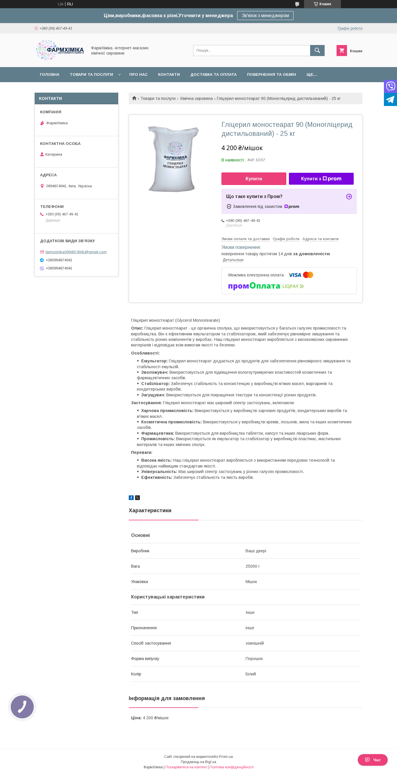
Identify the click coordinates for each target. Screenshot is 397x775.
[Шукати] (317, 50)
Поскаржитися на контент (186, 767)
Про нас (138, 74)
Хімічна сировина (196, 98)
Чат (377, 760)
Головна (49, 74)
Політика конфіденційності (232, 767)
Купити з (311, 178)
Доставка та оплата (213, 74)
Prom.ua (226, 757)
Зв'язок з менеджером (265, 15)
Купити (254, 178)
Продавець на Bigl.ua (198, 762)
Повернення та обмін (271, 74)
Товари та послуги (91, 74)
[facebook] (131, 498)
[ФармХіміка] (59, 59)
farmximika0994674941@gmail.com (76, 252)
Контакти (169, 74)
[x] (137, 498)
